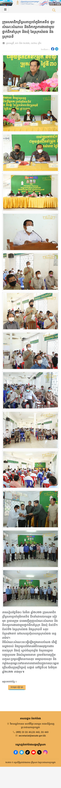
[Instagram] (45, 752)
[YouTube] (33, 752)
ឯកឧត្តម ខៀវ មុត (17, 687)
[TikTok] (27, 752)
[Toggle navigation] (5, 9)
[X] (39, 752)
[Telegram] (21, 752)
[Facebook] (15, 752)
